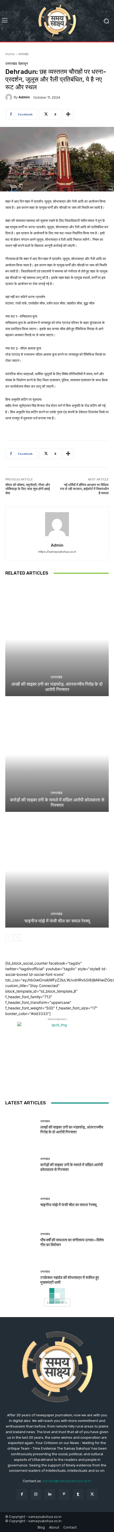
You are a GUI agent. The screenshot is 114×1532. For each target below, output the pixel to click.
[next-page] (17, 937)
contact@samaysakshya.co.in (66, 1481)
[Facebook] (21, 1494)
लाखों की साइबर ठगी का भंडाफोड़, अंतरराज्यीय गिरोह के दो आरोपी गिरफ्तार (57, 686)
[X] (92, 1494)
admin (24, 97)
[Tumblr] (78, 1494)
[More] (68, 114)
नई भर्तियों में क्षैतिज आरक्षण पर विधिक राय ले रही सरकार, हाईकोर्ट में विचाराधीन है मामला (84, 489)
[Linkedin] (50, 1494)
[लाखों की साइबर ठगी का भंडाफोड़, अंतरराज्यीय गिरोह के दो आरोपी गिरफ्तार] (57, 639)
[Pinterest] (64, 1494)
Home (10, 54)
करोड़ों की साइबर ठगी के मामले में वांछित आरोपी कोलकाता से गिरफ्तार (57, 802)
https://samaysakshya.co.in (57, 551)
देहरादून (23, 63)
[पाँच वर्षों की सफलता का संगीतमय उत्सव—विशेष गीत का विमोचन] (20, 1240)
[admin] (9, 97)
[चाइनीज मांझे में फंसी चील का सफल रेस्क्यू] (57, 870)
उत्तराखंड (23, 54)
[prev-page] (8, 937)
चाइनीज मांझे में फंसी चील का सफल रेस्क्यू (57, 921)
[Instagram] (36, 1494)
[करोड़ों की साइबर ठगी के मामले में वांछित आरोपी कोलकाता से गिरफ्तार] (57, 754)
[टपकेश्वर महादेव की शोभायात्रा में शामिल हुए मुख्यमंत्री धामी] (20, 1277)
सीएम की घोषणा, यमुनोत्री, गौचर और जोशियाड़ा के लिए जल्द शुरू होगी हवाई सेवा (27, 489)
